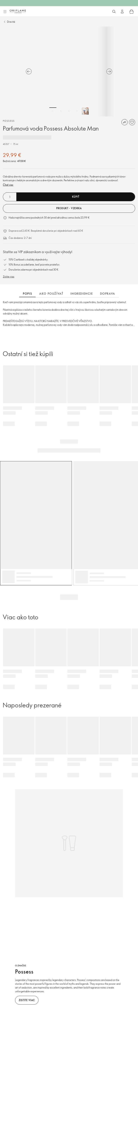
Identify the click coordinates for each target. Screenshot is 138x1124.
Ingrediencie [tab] (81, 294)
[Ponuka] (5, 12)
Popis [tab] (27, 294)
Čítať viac (8, 184)
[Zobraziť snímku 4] (77, 111)
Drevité (11, 21)
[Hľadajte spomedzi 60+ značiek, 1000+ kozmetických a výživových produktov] (114, 11)
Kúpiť (75, 196)
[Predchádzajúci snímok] (29, 71)
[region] (69, 71)
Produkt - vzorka (69, 208)
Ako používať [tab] (51, 294)
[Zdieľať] (124, 122)
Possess (9, 120)
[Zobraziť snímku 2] (61, 111)
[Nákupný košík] (131, 11)
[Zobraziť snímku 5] (85, 111)
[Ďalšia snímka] (109, 71)
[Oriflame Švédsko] (18, 11)
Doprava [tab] (107, 294)
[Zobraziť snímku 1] (52, 111)
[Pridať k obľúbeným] (132, 122)
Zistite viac (8, 276)
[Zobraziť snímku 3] (69, 111)
